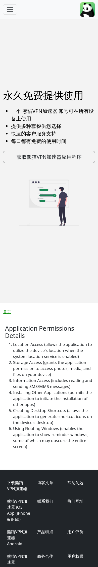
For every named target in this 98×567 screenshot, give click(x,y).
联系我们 (45, 501)
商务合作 (45, 556)
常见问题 (75, 482)
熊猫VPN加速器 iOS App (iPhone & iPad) (18, 510)
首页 (7, 311)
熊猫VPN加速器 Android (17, 537)
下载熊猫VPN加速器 (17, 485)
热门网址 (75, 501)
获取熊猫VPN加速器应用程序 (49, 156)
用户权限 (75, 556)
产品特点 (45, 531)
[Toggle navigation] (10, 10)
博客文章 (45, 482)
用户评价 (75, 531)
